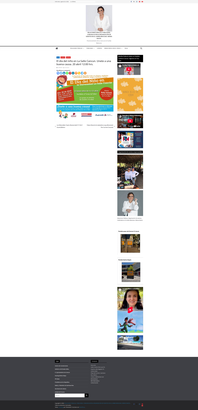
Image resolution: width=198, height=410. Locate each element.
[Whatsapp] (67, 73)
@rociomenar (94, 379)
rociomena (67, 67)
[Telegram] (82, 73)
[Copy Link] (79, 73)
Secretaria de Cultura (60, 388)
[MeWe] (73, 73)
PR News (57, 379)
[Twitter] (61, 73)
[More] (85, 73)
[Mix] (76, 73)
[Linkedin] (64, 73)
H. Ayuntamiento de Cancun (62, 372)
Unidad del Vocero (60, 392)
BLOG (126, 48)
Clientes (99, 48)
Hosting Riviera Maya (60, 375)
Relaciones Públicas (76, 48)
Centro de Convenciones (61, 366)
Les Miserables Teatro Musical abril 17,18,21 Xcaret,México (70, 126)
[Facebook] (58, 73)
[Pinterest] (70, 73)
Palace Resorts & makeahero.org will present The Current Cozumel (100, 126)
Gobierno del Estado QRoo (62, 369)
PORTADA (68, 57)
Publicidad (89, 48)
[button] (83, 48)
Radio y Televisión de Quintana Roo (64, 385)
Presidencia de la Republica (62, 382)
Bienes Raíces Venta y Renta (112, 48)
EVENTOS (63, 57)
